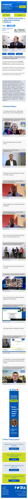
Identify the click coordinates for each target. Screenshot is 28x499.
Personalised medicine (15, 82)
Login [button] (16, 6)
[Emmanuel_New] (14, 414)
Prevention (5, 87)
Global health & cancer (13, 84)
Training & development (8, 90)
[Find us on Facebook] (15, 390)
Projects (4, 488)
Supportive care (15, 99)
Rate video (11, 54)
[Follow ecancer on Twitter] (18, 487)
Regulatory (13, 87)
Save (4, 54)
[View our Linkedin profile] (13, 390)
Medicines (8, 85)
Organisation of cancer (17, 85)
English (18, 2)
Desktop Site (5, 493)
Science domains (20, 87)
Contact (4, 487)
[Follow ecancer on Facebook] (15, 487)
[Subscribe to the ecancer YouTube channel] (24, 487)
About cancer (14, 470)
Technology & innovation (17, 88)
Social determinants (7, 88)
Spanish (24, 2)
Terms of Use (5, 491)
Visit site (14, 459)
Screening (5, 96)
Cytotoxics (21, 97)
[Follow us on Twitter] (11, 390)
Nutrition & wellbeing (12, 81)
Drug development (7, 99)
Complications (15, 97)
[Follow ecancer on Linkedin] (21, 487)
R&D (9, 87)
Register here (14, 448)
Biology (22, 90)
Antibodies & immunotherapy (14, 96)
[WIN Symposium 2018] (20, 30)
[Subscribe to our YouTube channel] (17, 390)
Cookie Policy (5, 490)
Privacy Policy (5, 494)
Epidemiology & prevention (19, 94)
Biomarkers (5, 91)
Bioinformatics (17, 90)
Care (21, 82)
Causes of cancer (12, 91)
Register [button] (22, 6)
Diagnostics (10, 94)
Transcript (19, 54)
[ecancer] (7, 4)
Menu (7, 15)
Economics (5, 84)
